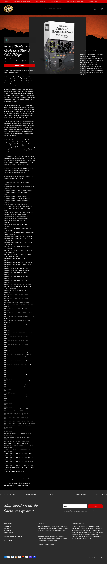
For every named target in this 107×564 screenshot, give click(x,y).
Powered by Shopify (90, 558)
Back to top (100, 558)
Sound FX (7, 528)
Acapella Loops (8, 526)
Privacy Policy (84, 511)
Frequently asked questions (46, 539)
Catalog (52, 9)
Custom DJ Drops (9, 541)
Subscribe (95, 506)
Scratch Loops (8, 532)
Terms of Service (43, 545)
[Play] (7, 40)
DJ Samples (7, 530)
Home (45, 9)
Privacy (52, 545)
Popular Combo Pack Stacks (13, 537)
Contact (60, 9)
